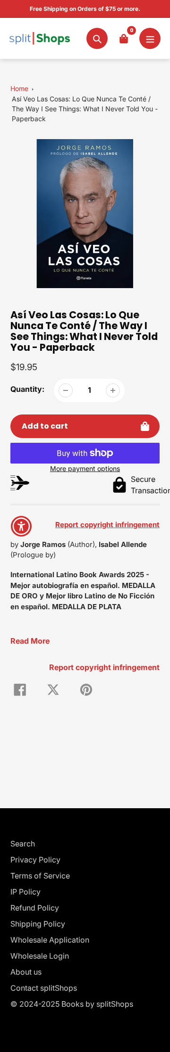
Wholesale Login (39, 956)
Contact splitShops (43, 988)
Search (22, 843)
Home (19, 88)
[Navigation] (150, 38)
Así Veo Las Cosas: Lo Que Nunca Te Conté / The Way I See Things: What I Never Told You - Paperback (85, 109)
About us (26, 972)
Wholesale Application (49, 939)
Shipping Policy (37, 923)
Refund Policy (34, 907)
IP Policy (25, 891)
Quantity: (27, 389)
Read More (30, 641)
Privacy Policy (35, 859)
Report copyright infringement (104, 667)
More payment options (85, 468)
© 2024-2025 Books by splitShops (71, 1004)
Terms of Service (40, 875)
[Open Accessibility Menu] (21, 526)
